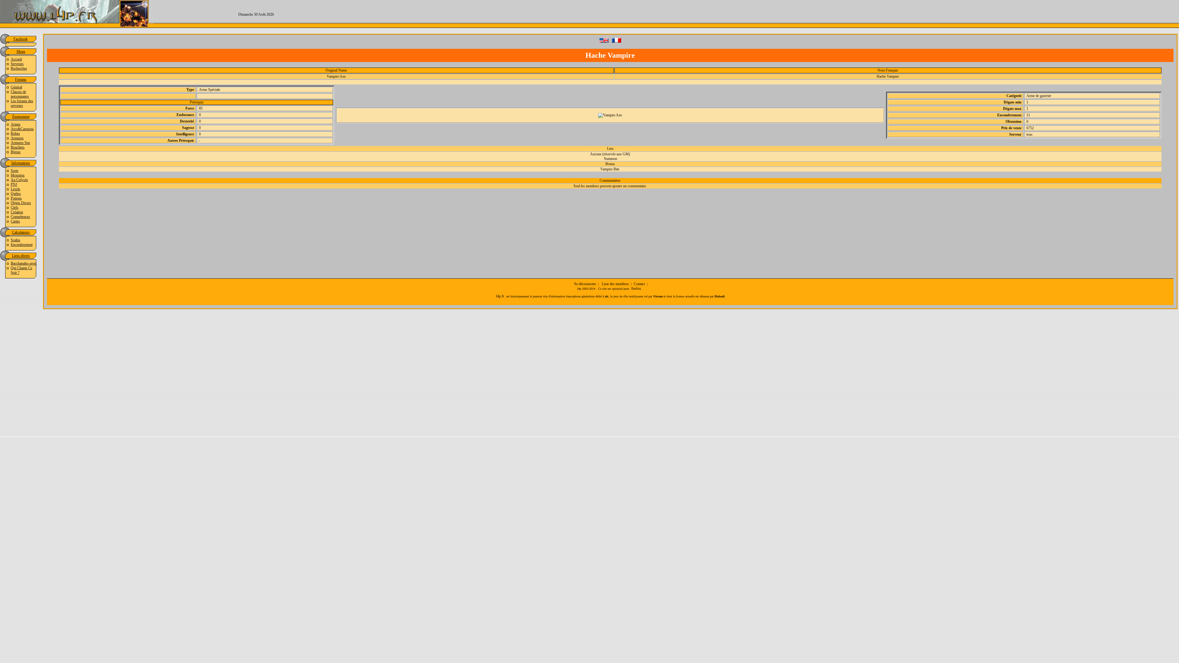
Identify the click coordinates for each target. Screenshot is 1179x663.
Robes (15, 133)
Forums (20, 79)
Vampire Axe (336, 76)
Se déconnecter (585, 284)
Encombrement (22, 244)
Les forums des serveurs (22, 103)
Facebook (21, 39)
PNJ (14, 184)
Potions (16, 198)
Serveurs (17, 64)
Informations (20, 163)
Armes (16, 124)
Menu (21, 51)
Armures (17, 138)
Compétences (20, 217)
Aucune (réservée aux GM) (610, 154)
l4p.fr (500, 296)
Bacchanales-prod (24, 263)
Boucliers (18, 147)
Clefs (14, 207)
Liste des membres (615, 284)
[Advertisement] (769, 14)
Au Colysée (19, 180)
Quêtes (16, 194)
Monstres (18, 175)
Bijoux (16, 152)
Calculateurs (21, 232)
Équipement (20, 116)
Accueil (16, 59)
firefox (636, 288)
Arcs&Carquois (22, 129)
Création (17, 212)
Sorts (14, 171)
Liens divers (21, 256)
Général (16, 87)
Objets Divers (21, 203)
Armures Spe (20, 143)
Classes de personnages (20, 94)
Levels (15, 189)
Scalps (15, 240)
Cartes (15, 221)
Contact (639, 284)
